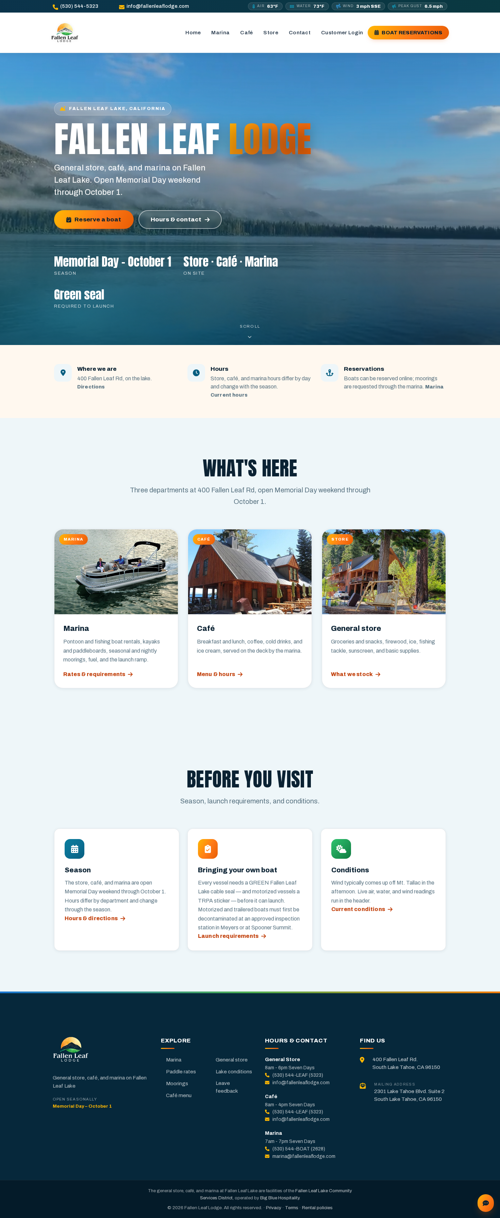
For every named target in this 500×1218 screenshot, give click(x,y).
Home (193, 32)
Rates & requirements (94, 674)
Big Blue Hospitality (279, 1197)
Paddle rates (181, 1071)
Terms (291, 1207)
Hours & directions (91, 918)
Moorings (177, 1083)
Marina (220, 32)
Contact (300, 32)
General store (232, 1059)
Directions (91, 386)
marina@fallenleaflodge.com (303, 1156)
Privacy (273, 1207)
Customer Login (342, 32)
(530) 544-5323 (79, 6)
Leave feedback (227, 1087)
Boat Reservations (412, 32)
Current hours (229, 395)
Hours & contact (176, 219)
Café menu (178, 1095)
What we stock (352, 674)
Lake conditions (234, 1071)
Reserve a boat (97, 219)
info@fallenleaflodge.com (158, 6)
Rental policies (317, 1207)
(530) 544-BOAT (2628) (298, 1148)
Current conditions (358, 909)
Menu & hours (216, 674)
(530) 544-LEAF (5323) (297, 1075)
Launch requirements (228, 936)
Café (246, 32)
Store (270, 32)
